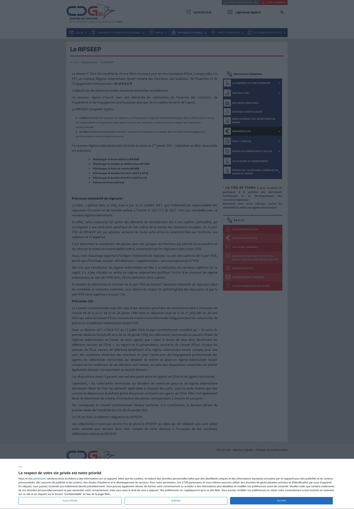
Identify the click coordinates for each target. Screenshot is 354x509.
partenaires (39, 478)
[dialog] (177, 484)
